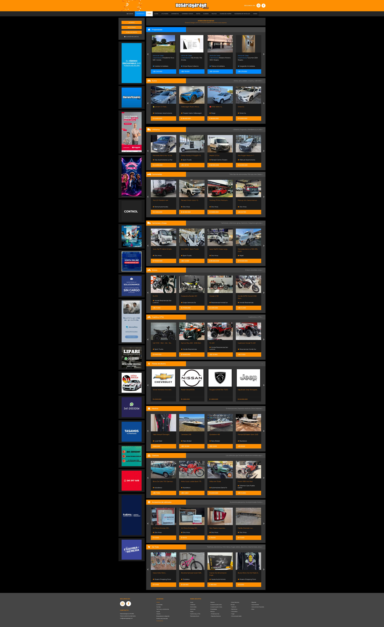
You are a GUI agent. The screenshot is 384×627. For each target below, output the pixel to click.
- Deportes (253, 602)
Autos (191, 602)
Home (158, 602)
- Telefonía (233, 607)
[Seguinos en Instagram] (258, 5)
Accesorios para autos (216, 604)
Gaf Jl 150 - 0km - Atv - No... (162, 343)
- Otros (252, 609)
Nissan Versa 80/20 (188, 390)
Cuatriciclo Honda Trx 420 (247, 343)
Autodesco (158, 488)
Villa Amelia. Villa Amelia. (191, 58)
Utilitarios (192, 604)
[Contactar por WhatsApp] (132, 97)
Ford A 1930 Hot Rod (245, 481)
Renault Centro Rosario (219, 160)
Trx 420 (211, 343)
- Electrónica (234, 609)
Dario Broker (187, 441)
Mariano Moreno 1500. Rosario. (220, 58)
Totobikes (186, 579)
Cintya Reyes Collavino (190, 66)
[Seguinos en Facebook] (264, 6)
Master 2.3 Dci (214, 155)
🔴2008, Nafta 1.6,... (216, 107)
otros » (260, 547)
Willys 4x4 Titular (215, 481)
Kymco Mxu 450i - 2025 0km (191, 343)
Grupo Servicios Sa (189, 302)
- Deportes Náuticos (215, 616)
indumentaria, (253, 547)
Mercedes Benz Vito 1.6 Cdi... (163, 155)
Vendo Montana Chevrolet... (162, 390)
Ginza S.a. (241, 107)
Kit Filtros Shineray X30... (161, 528)
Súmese (158, 607)
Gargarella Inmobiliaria (247, 66)
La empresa (159, 604)
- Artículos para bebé (236, 616)
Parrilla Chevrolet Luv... (246, 528)
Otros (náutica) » (256, 408)
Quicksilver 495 (214, 434)
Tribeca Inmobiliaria (218, 66)
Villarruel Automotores (247, 160)
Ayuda (158, 611)
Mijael (241, 255)
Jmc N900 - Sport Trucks (190, 249)
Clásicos (212, 602)
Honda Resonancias (246, 302)
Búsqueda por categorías (162, 616)
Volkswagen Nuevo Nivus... (190, 107)
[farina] (132, 515)
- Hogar (232, 614)
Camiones (192, 609)
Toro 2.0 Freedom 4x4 (160, 200)
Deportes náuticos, (244, 408)
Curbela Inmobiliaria (161, 66)
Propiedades (213, 609)
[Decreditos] (132, 321)
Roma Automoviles (161, 207)
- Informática (234, 611)
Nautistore (243, 441)
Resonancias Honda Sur (219, 302)
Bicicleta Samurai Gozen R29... (191, 573)
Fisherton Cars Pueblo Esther (246, 487)
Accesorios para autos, (238, 502)
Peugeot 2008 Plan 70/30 (218, 390)
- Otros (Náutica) (235, 602)
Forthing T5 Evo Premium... (218, 200)
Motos (191, 611)
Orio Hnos (186, 207)
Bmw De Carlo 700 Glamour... (163, 481)
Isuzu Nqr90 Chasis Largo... (218, 249)
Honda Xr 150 (214, 296)
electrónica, (218, 547)
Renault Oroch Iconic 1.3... (190, 200)
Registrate (132, 27)
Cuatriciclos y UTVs (195, 614)
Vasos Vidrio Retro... (159, 573)
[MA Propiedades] (132, 480)
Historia (158, 614)
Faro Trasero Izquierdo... (217, 528)
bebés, (238, 547)
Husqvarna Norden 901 (189, 296)
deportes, (244, 547)
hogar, (233, 547)
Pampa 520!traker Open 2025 (248, 434)
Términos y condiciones (162, 609)
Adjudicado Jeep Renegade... (248, 390)
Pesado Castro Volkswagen (192, 113)
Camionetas (193, 607)
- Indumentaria (255, 604)
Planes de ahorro (194, 616)
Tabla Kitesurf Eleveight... (161, 434)
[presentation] (148, 54)
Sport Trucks (187, 160)
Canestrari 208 (186, 434)
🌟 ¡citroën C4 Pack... (160, 107)
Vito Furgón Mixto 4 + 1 (246, 155)
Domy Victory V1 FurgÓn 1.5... (191, 155)
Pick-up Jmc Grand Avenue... (248, 200)
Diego (213, 113)
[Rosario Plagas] (132, 211)
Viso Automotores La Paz (163, 160)
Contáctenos (159, 621)
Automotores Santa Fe (219, 488)
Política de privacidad (162, 618)
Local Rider (158, 441)
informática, (226, 547)
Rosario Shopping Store (162, 579)
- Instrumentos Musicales (257, 607)
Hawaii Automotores (218, 579)
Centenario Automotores (163, 113)
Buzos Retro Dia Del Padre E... (248, 573)
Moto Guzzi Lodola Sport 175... (191, 481)
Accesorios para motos (253, 502)
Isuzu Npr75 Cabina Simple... (162, 249)
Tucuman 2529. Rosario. (248, 58)
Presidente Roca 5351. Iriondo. (163, 58)
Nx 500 (155, 296)
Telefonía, (210, 547)
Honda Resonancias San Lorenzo (162, 301)
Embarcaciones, (232, 408)
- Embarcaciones (214, 614)
